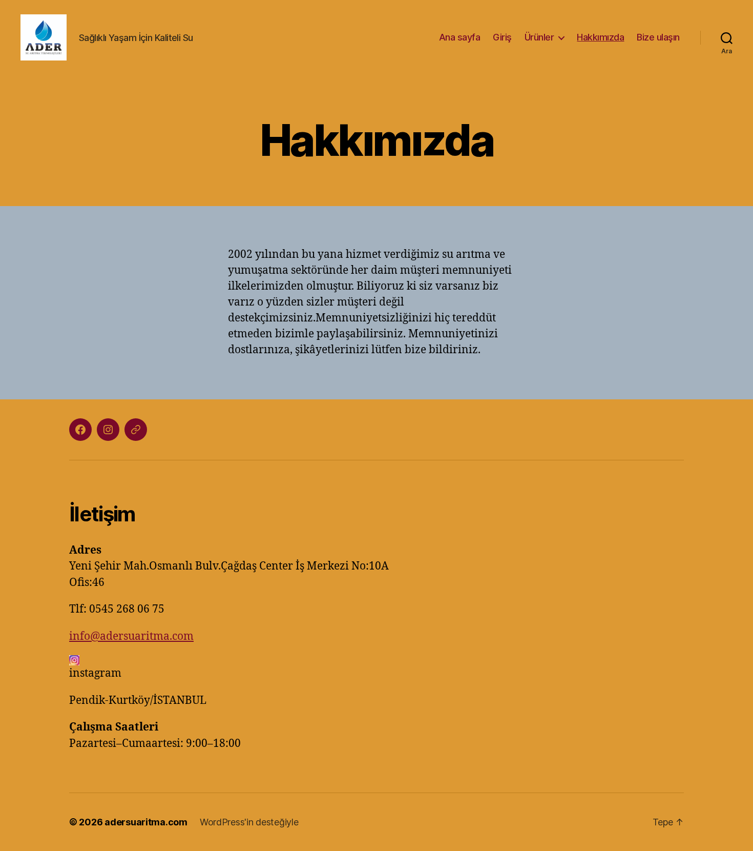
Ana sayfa (459, 37)
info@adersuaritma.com (131, 636)
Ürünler (539, 37)
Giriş (502, 37)
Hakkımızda (600, 37)
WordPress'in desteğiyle (249, 822)
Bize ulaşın (658, 37)
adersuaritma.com (145, 822)
